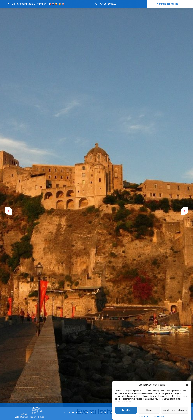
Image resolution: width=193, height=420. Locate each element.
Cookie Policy (144, 416)
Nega (149, 410)
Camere (102, 412)
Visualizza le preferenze (175, 410)
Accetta (126, 410)
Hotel (89, 412)
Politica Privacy (158, 416)
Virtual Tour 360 (72, 412)
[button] (186, 384)
